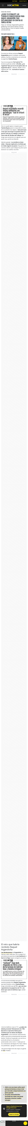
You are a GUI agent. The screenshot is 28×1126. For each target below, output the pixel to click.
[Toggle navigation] (3, 5)
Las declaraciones (6, 952)
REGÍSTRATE (23, 1)
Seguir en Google (14, 1114)
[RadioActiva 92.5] (13, 5)
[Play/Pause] (25, 1123)
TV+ (4, 1050)
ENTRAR (14, 1)
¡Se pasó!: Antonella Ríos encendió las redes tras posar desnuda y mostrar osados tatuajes (14, 1097)
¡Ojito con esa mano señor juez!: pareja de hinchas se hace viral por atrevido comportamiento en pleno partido (15, 1090)
